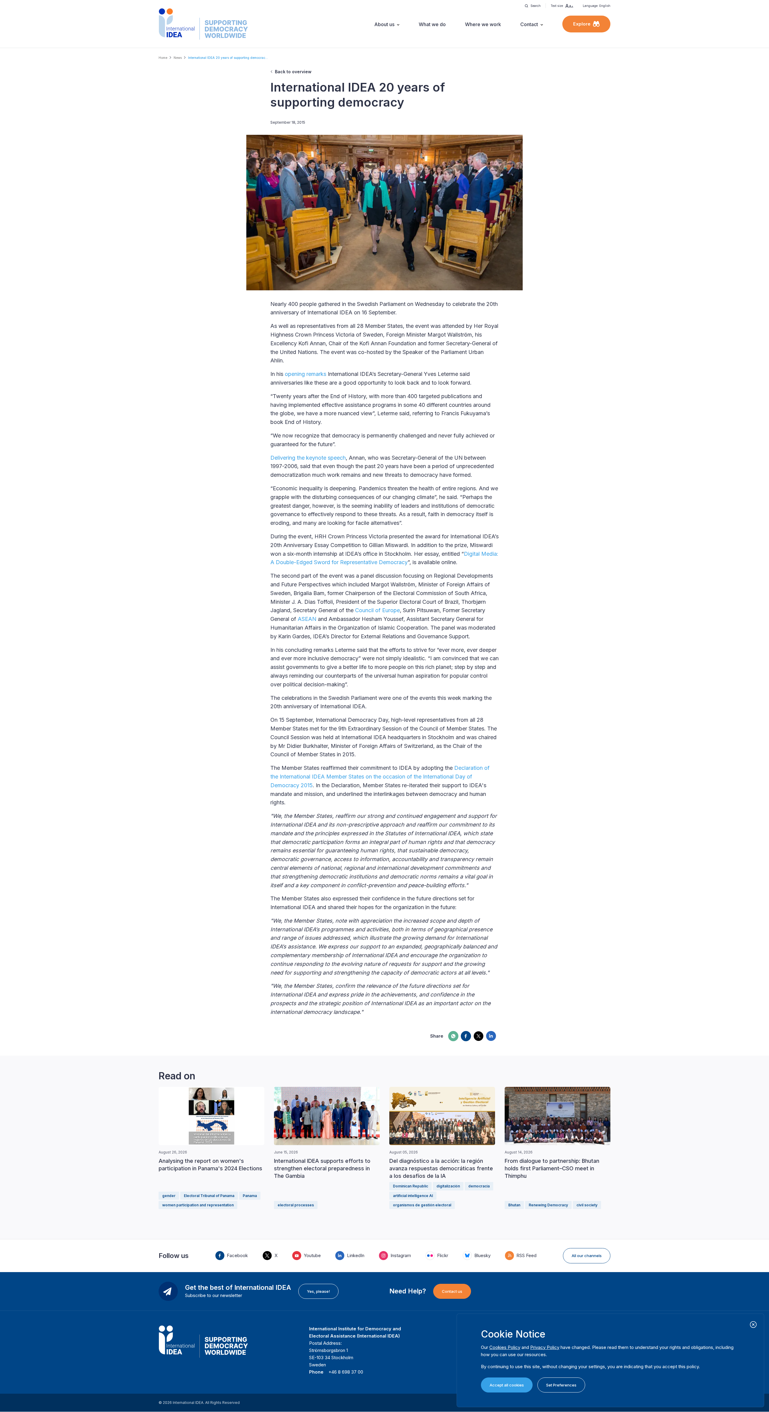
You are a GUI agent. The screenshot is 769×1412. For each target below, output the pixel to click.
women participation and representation (198, 1205)
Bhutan (514, 1205)
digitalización (448, 1186)
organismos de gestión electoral (422, 1205)
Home (163, 57)
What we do (432, 24)
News (178, 57)
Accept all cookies (507, 1385)
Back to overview (293, 71)
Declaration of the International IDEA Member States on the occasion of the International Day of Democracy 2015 (380, 776)
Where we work (483, 24)
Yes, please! (318, 1291)
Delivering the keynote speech (308, 458)
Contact (529, 24)
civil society (586, 1205)
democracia (479, 1186)
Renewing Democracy (548, 1205)
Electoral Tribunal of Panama (209, 1195)
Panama (250, 1195)
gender (168, 1195)
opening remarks (305, 374)
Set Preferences (561, 1385)
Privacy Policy (544, 1347)
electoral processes (296, 1205)
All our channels (587, 1255)
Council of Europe (377, 610)
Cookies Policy (504, 1347)
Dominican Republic (410, 1186)
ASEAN (307, 619)
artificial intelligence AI (413, 1195)
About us (384, 24)
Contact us (452, 1291)
